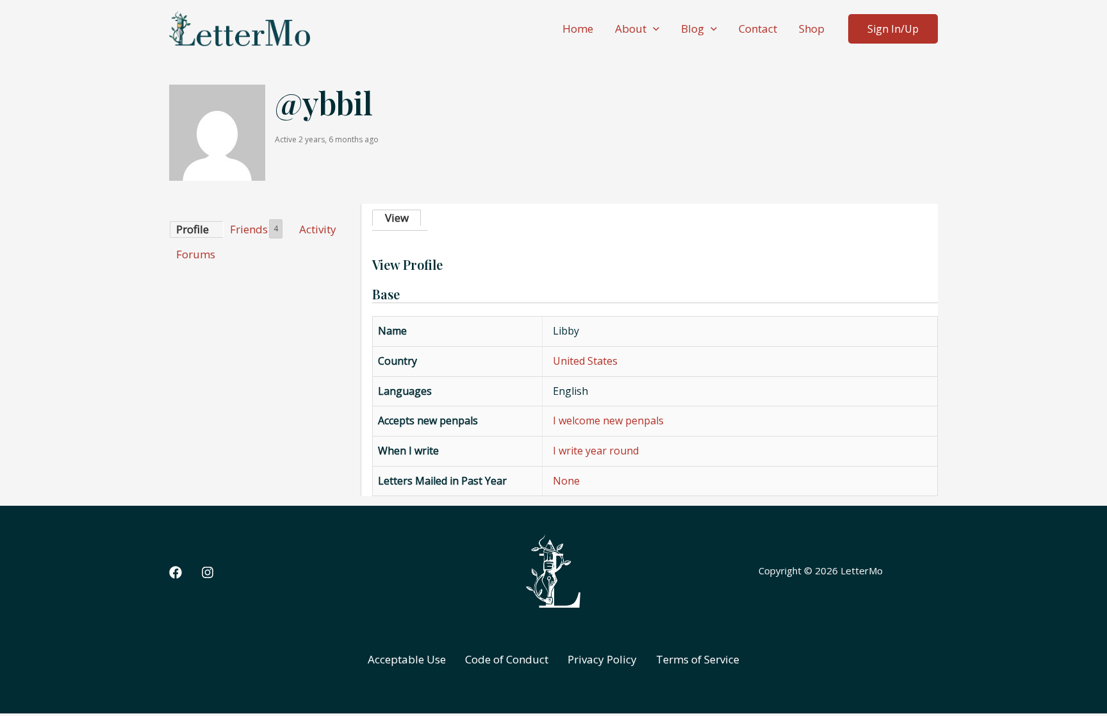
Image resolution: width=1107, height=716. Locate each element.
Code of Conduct (506, 659)
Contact (758, 28)
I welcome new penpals (608, 420)
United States (585, 361)
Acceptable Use (407, 659)
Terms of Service (697, 659)
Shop (811, 28)
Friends (254, 229)
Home (577, 28)
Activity (317, 229)
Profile (192, 229)
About (630, 28)
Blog (692, 28)
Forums (195, 254)
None (566, 481)
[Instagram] (207, 572)
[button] (652, 28)
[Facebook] (175, 572)
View (397, 217)
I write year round (596, 451)
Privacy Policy (602, 659)
